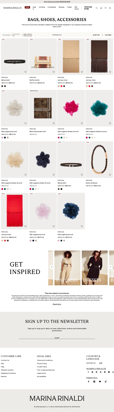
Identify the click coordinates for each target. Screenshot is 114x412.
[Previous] (52, 267)
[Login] (101, 8)
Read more (57, 304)
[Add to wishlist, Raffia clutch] (53, 72)
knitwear (25, 300)
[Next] (110, 267)
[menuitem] (27, 8)
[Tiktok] (112, 372)
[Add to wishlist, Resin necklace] (110, 174)
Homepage (6, 35)
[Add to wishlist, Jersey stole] (81, 72)
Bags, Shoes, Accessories (28, 34)
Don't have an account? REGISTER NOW (57, 1)
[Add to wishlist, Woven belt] (25, 72)
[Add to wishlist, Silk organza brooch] (25, 123)
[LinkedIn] (104, 372)
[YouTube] (96, 372)
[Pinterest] (100, 372)
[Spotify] (108, 372)
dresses (17, 300)
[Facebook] (87, 372)
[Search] (96, 8)
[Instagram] (92, 372)
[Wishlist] (105, 8)
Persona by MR (16, 34)
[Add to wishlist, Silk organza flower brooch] (81, 123)
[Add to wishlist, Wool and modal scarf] (53, 123)
